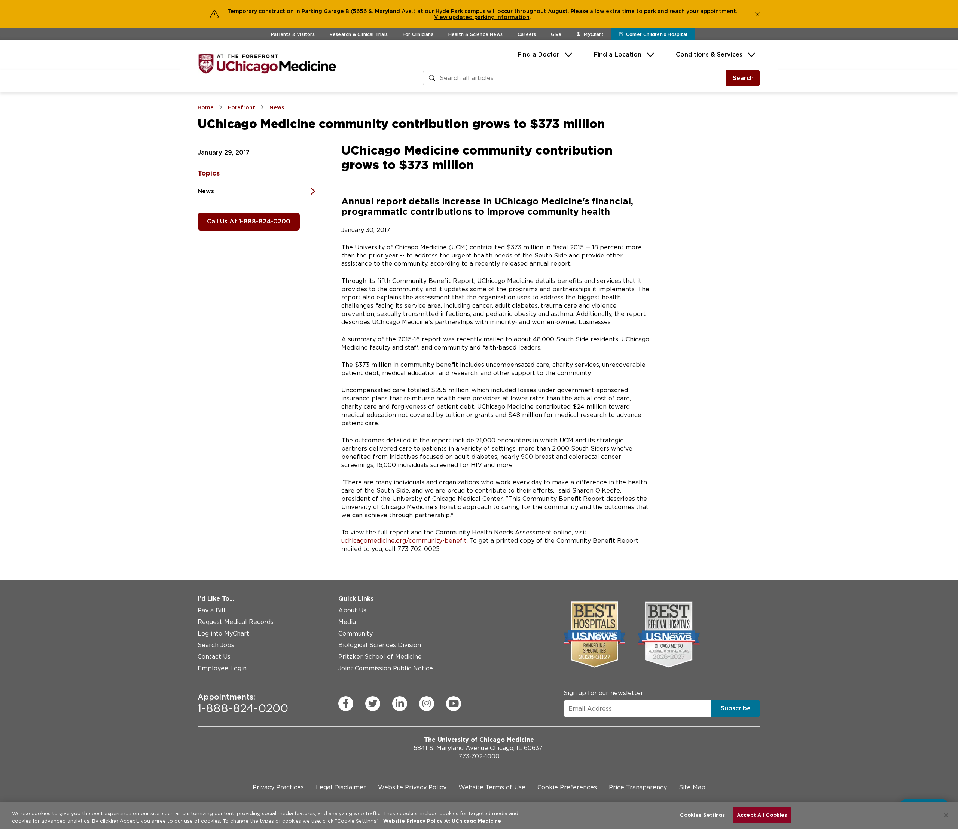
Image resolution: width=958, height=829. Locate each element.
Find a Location (617, 54)
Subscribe (736, 708)
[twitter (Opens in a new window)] (372, 703)
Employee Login (222, 668)
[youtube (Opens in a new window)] (453, 703)
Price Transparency (638, 787)
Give (556, 34)
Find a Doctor (538, 54)
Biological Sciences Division (379, 645)
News (206, 191)
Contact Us (214, 656)
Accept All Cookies (762, 815)
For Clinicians (418, 34)
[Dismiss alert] (757, 14)
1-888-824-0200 (243, 703)
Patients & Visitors (293, 34)
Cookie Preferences (567, 787)
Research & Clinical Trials (359, 34)
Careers (527, 34)
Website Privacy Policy (412, 787)
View (441, 17)
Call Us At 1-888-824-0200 (248, 221)
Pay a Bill (211, 610)
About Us (352, 610)
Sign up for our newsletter (603, 693)
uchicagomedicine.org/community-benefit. (404, 540)
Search (743, 78)
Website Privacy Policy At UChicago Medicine (442, 821)
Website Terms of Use (491, 787)
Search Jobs (216, 645)
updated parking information (489, 17)
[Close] (946, 815)
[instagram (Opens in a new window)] (426, 703)
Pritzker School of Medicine (380, 656)
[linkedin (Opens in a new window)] (399, 703)
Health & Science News (475, 34)
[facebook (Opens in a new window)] (345, 703)
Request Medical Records (236, 621)
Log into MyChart (223, 633)
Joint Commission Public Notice (385, 668)
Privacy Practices (278, 787)
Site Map (692, 787)
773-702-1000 (479, 756)
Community (355, 633)
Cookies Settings (702, 815)
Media (347, 621)
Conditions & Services (709, 54)
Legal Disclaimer (341, 787)
